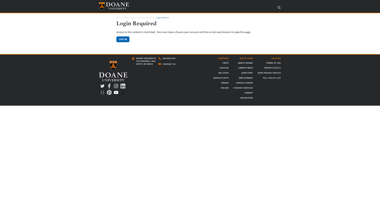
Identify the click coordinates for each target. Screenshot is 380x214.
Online (225, 88)
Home (118, 17)
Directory (247, 73)
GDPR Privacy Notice (269, 73)
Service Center (244, 83)
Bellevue (224, 73)
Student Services (243, 88)
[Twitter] (103, 87)
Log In (123, 39)
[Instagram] (117, 87)
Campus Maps (245, 68)
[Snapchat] (103, 94)
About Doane (245, 63)
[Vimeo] (123, 94)
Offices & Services (130, 17)
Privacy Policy (272, 68)
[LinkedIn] (123, 87)
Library (248, 93)
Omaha (225, 83)
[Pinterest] (110, 94)
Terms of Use (273, 63)
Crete (226, 63)
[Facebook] (110, 87)
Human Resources (147, 17)
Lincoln (224, 68)
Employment (246, 78)
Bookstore (246, 98)
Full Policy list (272, 78)
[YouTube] (117, 94)
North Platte (221, 78)
